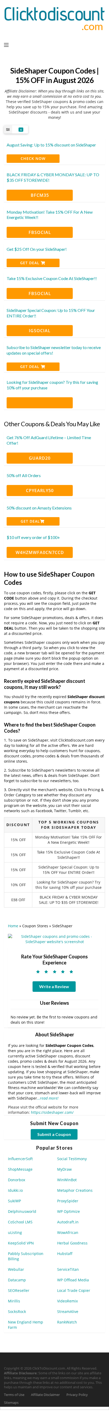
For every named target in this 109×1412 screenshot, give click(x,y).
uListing (15, 1232)
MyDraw (64, 1169)
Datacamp (17, 1279)
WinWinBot (67, 1179)
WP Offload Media (73, 1279)
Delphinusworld (22, 1211)
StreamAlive (67, 1311)
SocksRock (17, 1311)
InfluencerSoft (20, 1158)
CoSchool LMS (20, 1221)
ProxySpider (67, 1200)
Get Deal (30, 262)
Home (13, 925)
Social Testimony (72, 1158)
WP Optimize (68, 1211)
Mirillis (14, 1300)
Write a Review (54, 986)
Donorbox (16, 1179)
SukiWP (14, 1200)
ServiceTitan (68, 1269)
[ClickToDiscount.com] (54, 18)
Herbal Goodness (72, 1243)
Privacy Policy (77, 1395)
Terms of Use (14, 1395)
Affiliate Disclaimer (45, 1395)
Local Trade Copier (73, 1290)
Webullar (16, 1269)
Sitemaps (11, 1402)
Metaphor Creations (75, 1190)
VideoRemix (67, 1300)
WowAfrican (67, 1232)
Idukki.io (15, 1190)
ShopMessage (20, 1169)
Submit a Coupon (54, 1134)
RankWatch (67, 1322)
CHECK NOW (33, 158)
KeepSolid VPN (21, 1243)
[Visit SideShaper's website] (54, 938)
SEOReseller (18, 1290)
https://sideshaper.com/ (52, 1112)
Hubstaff (64, 1253)
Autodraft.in (68, 1221)
